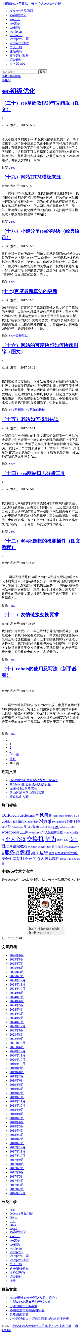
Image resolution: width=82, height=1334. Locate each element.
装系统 (72, 859)
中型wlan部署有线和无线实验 (30, 784)
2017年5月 (17, 1176)
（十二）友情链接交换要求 (30, 614)
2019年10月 (17, 1063)
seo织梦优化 (46, 827)
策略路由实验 (19, 796)
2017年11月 (17, 1151)
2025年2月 (17, 976)
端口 (51, 853)
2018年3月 (17, 1134)
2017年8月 (17, 1164)
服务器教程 (17, 64)
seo (13, 167)
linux (22, 821)
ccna (7, 815)
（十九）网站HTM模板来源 (31, 176)
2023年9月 (17, 1030)
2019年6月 (17, 1080)
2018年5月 (17, 1126)
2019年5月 (17, 1084)
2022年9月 (17, 1038)
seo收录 (33, 827)
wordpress (16, 31)
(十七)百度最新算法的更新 (29, 291)
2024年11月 (17, 984)
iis (15, 821)
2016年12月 (17, 1193)
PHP (70, 821)
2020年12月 (17, 1051)
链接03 (6, 80)
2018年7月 (17, 1118)
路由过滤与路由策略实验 (27, 792)
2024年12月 (17, 980)
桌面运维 (39, 852)
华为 (50, 839)
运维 (13, 1281)
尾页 (13, 759)
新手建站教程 (19, 55)
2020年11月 (17, 1055)
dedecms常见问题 (21, 11)
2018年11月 (17, 1101)
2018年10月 (17, 1105)
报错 (60, 846)
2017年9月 (17, 1159)
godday (7, 821)
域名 (60, 839)
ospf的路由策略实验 (23, 788)
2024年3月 (17, 1013)
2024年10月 (17, 988)
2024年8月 (17, 992)
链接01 (6, 76)
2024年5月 (17, 1005)
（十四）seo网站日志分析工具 (33, 473)
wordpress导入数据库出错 (46, 832)
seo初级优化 (18, 15)
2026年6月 (17, 955)
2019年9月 (17, 1068)
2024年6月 (17, 1001)
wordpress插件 (19, 43)
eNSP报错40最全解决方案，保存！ (34, 780)
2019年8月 (17, 1072)
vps (56, 826)
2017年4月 (17, 1180)
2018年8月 (17, 1114)
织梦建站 (16, 59)
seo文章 (15, 23)
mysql (13, 1228)
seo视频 (15, 27)
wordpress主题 (19, 39)
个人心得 (16, 47)
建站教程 (16, 51)
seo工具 (15, 19)
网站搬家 (52, 859)
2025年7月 (17, 963)
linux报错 (32, 821)
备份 (66, 840)
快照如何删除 (35, 409)
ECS (76, 815)
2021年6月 (17, 1047)
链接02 (16, 76)
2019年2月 (17, 1093)
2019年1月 (17, 1097)
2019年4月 (17, 1088)
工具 (9, 846)
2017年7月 (17, 1168)
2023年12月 (17, 1026)
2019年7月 (17, 1076)
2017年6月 (17, 1172)
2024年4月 (17, 1009)
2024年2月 (17, 1018)
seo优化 (8, 827)
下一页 (14, 755)
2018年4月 (17, 1130)
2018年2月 (17, 1139)
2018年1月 (17, 1143)
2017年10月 (17, 1155)
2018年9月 (17, 1109)
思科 (54, 846)
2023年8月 (17, 1034)
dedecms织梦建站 (63, 815)
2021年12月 (17, 1043)
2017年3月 (17, 1185)
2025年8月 (17, 959)
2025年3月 (17, 972)
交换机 (35, 839)
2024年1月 (17, 1022)
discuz (14, 1217)
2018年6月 (17, 1122)
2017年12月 (17, 1147)
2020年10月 (17, 1059)
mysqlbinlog (59, 821)
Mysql (45, 821)
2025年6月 (17, 967)
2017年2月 (17, 1189)
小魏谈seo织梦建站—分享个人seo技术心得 (31, 3)
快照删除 (17, 409)
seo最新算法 (19, 336)
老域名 (64, 859)
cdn (15, 815)
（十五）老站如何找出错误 (30, 419)
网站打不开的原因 (28, 858)
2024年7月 (17, 997)
